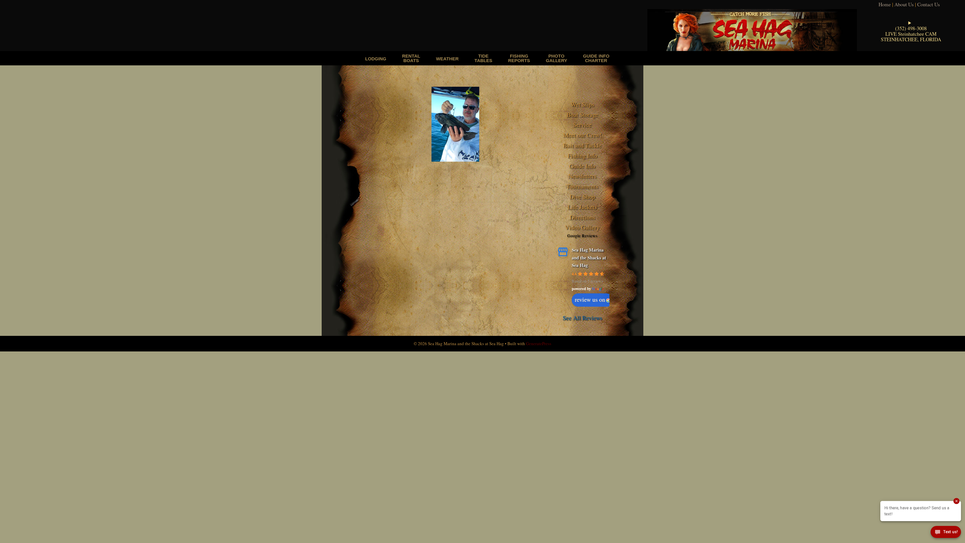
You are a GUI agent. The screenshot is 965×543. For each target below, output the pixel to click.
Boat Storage (582, 115)
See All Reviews (582, 318)
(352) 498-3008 (911, 28)
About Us (904, 4)
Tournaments (582, 186)
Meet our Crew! (582, 135)
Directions (582, 217)
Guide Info (582, 166)
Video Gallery (582, 227)
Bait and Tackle (582, 145)
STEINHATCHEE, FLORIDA (911, 39)
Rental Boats (411, 58)
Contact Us (928, 4)
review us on (590, 299)
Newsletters (582, 176)
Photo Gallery (556, 58)
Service (582, 125)
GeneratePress (538, 343)
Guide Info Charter (596, 58)
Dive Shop (582, 197)
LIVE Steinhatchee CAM (911, 33)
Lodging (375, 58)
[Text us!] (946, 533)
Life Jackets (582, 207)
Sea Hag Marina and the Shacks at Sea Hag (589, 257)
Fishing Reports (519, 58)
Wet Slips (582, 104)
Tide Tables (483, 58)
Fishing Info (582, 156)
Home (885, 4)
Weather (447, 58)
